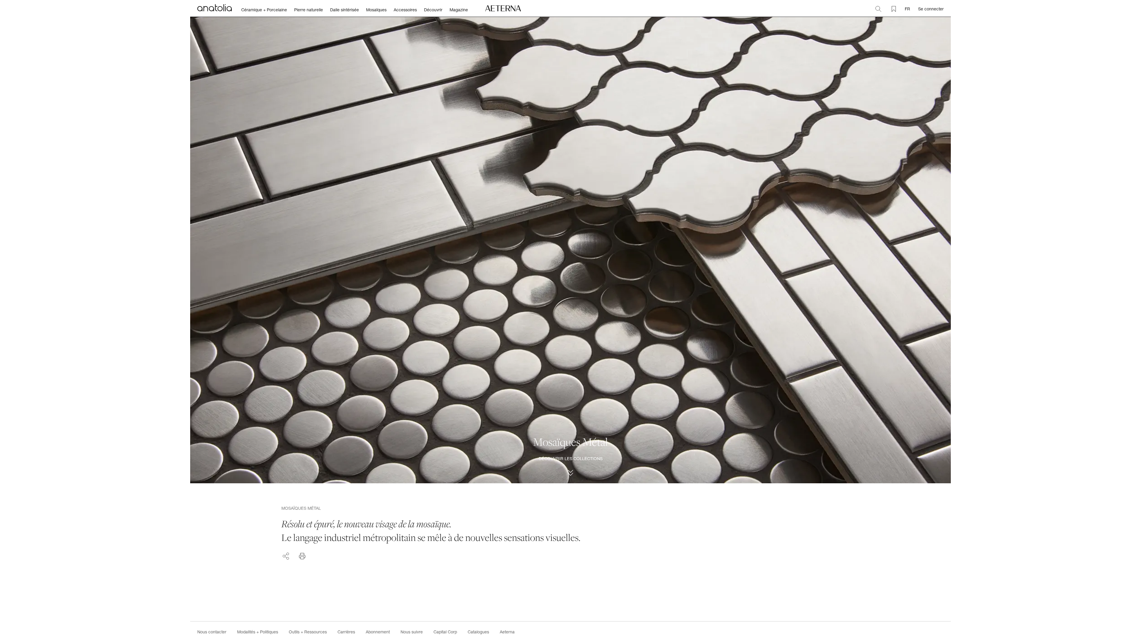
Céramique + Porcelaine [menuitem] (264, 10)
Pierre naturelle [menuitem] (308, 10)
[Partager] (285, 555)
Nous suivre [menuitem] (412, 631)
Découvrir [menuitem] (433, 10)
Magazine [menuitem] (459, 10)
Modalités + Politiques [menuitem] (257, 631)
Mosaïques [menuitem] (376, 10)
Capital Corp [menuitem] (445, 631)
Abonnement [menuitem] (378, 631)
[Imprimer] (302, 556)
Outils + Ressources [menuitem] (308, 631)
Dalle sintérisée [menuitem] (344, 10)
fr (907, 8)
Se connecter (931, 8)
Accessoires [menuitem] (405, 10)
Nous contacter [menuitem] (211, 631)
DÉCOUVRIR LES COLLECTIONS (571, 458)
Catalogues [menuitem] (478, 631)
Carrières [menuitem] (346, 631)
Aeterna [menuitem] (507, 631)
